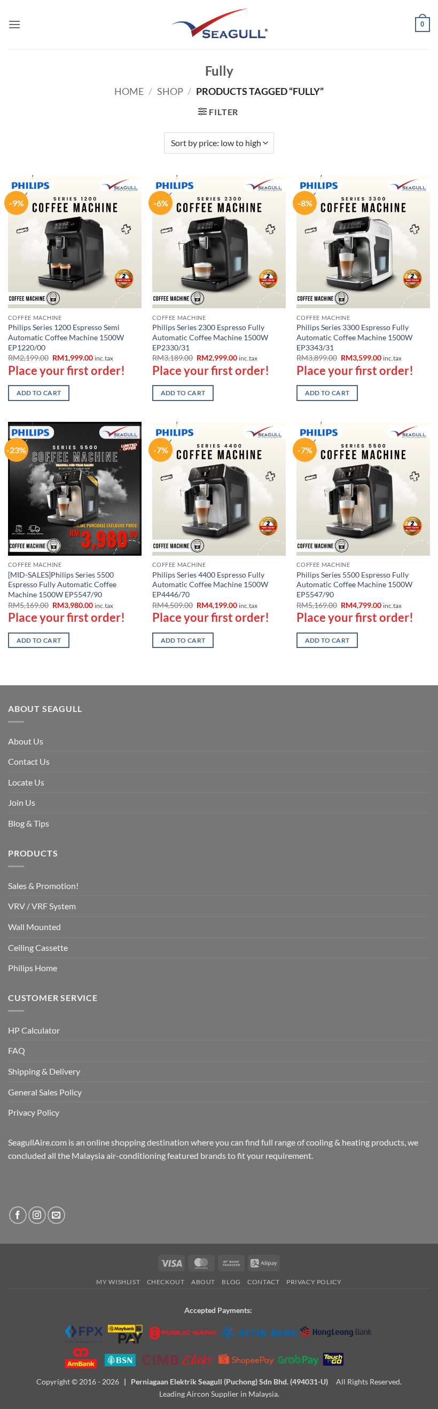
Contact (263, 1282)
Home (129, 91)
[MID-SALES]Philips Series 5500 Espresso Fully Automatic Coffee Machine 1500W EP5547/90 (62, 584)
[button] (14, 24)
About (203, 1282)
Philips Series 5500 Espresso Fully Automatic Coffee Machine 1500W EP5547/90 (354, 584)
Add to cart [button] (39, 392)
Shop (170, 91)
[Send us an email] (56, 1215)
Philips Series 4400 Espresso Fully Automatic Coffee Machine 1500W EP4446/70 (210, 584)
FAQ (16, 1050)
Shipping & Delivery (44, 1071)
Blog (231, 1282)
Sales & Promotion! (43, 885)
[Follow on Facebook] (18, 1215)
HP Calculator (34, 1030)
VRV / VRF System (42, 906)
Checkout (166, 1282)
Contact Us (29, 761)
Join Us (21, 802)
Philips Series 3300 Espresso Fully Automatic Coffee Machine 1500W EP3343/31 (354, 337)
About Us (25, 741)
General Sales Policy (45, 1092)
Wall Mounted (34, 927)
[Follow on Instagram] (37, 1215)
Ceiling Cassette (38, 947)
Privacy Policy (33, 1112)
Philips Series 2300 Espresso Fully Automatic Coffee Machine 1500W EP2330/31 (210, 337)
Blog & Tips (28, 823)
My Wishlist (118, 1282)
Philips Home (32, 968)
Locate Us (26, 782)
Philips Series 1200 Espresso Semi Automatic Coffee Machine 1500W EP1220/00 (66, 337)
